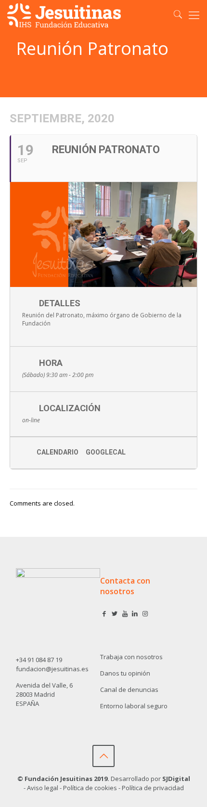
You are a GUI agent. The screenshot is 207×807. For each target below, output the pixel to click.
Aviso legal (42, 787)
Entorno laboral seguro (134, 706)
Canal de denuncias (129, 689)
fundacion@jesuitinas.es (52, 668)
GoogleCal (106, 452)
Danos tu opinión (125, 673)
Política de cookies (90, 787)
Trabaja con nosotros (131, 656)
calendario (57, 452)
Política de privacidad (153, 787)
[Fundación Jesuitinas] (64, 14)
